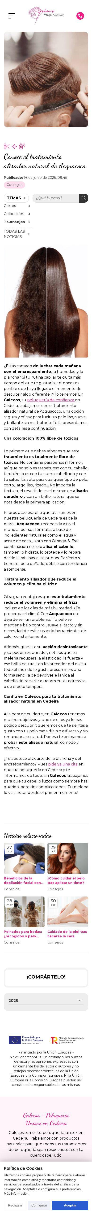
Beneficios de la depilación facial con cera (22, 880)
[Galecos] (46, 16)
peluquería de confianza (51, 400)
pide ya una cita (63, 764)
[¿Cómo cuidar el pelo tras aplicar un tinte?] (67, 858)
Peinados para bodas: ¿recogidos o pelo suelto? (23, 934)
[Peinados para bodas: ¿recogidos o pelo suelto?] (24, 911)
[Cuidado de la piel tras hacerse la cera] (67, 911)
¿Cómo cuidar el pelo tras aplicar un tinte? (66, 880)
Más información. (16, 1193)
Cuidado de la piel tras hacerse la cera (67, 934)
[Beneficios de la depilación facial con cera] (24, 858)
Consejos (14, 185)
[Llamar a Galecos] (80, 16)
